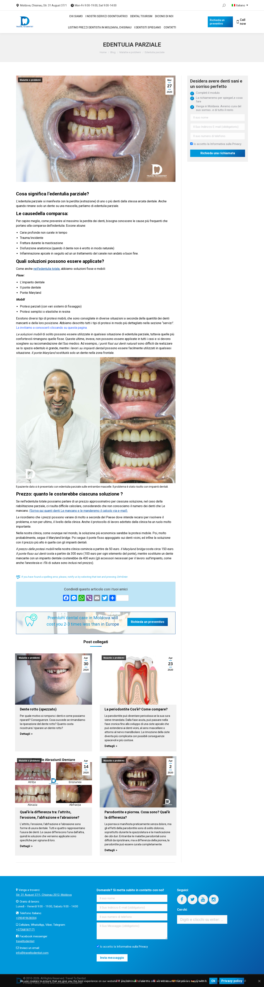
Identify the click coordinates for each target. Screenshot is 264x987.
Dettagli (25, 733)
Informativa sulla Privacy (225, 144)
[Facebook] (182, 899)
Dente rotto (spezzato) (38, 709)
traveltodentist (25, 941)
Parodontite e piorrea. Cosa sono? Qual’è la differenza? (137, 814)
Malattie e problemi (130, 52)
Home (103, 52)
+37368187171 (25, 929)
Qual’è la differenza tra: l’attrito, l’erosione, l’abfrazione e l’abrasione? (49, 814)
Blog (113, 52)
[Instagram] (214, 899)
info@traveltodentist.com (32, 953)
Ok (213, 981)
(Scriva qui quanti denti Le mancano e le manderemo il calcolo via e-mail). (78, 511)
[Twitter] (192, 899)
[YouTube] (203, 899)
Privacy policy (231, 981)
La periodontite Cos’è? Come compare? (136, 709)
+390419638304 (26, 918)
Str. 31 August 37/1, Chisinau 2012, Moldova (44, 895)
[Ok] (259, 981)
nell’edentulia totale (46, 269)
